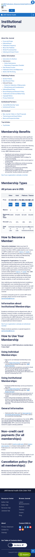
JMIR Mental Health (9, 15)
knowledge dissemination (12, 414)
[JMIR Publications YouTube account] (30, 527)
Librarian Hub (5, 511)
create (27, 252)
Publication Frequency (9, 45)
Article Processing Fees (10, 50)
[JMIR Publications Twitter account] (22, 527)
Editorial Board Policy (9, 89)
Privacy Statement (8, 98)
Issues (21, 512)
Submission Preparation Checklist (14, 65)
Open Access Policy (8, 81)
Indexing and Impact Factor (11, 52)
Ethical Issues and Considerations (14, 87)
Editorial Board (7, 43)
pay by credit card (18, 444)
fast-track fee (27, 413)
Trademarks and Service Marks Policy (14, 93)
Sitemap (4, 532)
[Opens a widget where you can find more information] (24, 554)
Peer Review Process (9, 67)
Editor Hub (4, 505)
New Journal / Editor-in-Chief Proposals (14, 114)
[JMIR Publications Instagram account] (20, 529)
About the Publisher (8, 47)
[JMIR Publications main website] (17, 4)
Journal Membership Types (11, 105)
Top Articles (6, 125)
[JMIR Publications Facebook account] (25, 527)
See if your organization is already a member (14, 175)
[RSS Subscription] (23, 529)
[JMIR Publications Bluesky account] (20, 527)
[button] (33, 2)
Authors (21, 507)
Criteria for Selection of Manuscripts (14, 85)
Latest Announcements (24, 503)
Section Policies (7, 78)
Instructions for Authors (10, 59)
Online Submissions (10, 63)
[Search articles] (12, 10)
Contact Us (4, 530)
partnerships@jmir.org (7, 298)
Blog (20, 515)
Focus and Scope (8, 41)
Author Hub (5, 502)
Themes (21, 510)
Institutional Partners (9, 107)
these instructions (14, 362)
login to (21, 252)
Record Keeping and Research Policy (13, 91)
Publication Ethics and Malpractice (13, 69)
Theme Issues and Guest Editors (12, 116)
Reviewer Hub (6, 508)
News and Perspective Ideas (11, 118)
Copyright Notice (8, 96)
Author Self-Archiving (9, 72)
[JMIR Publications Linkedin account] (28, 527)
